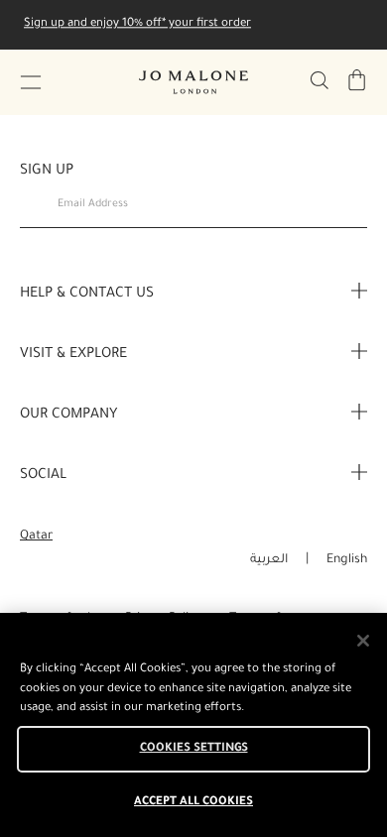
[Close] (363, 640)
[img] (357, 80)
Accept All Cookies (193, 802)
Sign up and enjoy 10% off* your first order (137, 24)
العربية (269, 560)
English (346, 560)
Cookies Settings (194, 749)
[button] (31, 82)
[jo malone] (193, 82)
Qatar (36, 536)
